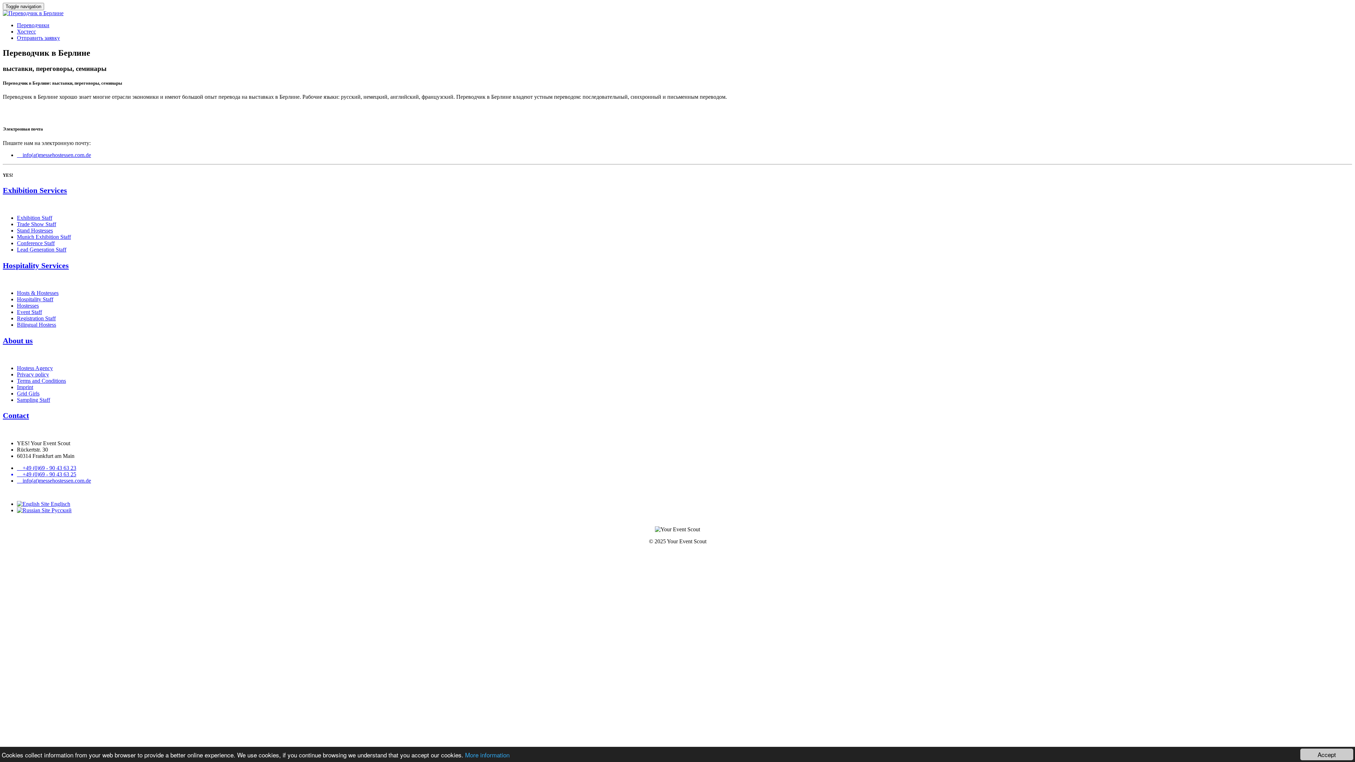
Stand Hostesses (35, 231)
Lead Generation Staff (41, 250)
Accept (1327, 754)
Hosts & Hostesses (38, 293)
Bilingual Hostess (36, 325)
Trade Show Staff (36, 224)
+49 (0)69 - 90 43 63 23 (46, 468)
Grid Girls (28, 394)
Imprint (25, 387)
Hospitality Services (36, 265)
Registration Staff (36, 318)
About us (18, 340)
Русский (61, 510)
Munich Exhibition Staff (44, 237)
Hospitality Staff (35, 299)
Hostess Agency (35, 368)
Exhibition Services (35, 190)
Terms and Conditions (41, 381)
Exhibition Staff (34, 218)
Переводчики (33, 25)
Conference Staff (36, 243)
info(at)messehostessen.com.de (54, 155)
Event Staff (29, 312)
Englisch (59, 504)
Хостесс (26, 32)
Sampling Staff (33, 400)
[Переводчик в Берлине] (33, 13)
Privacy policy (33, 374)
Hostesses (28, 306)
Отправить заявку (38, 38)
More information (487, 754)
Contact (16, 415)
